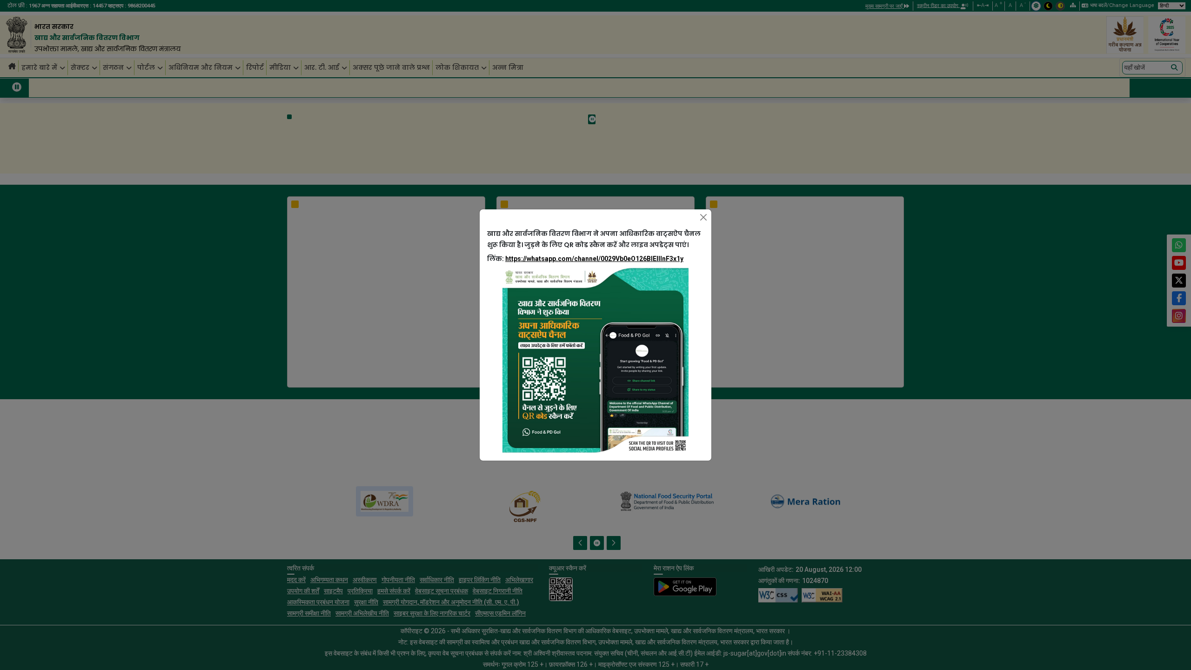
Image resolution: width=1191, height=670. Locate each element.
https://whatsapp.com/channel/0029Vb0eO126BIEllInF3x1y (594, 258)
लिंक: (585, 258)
